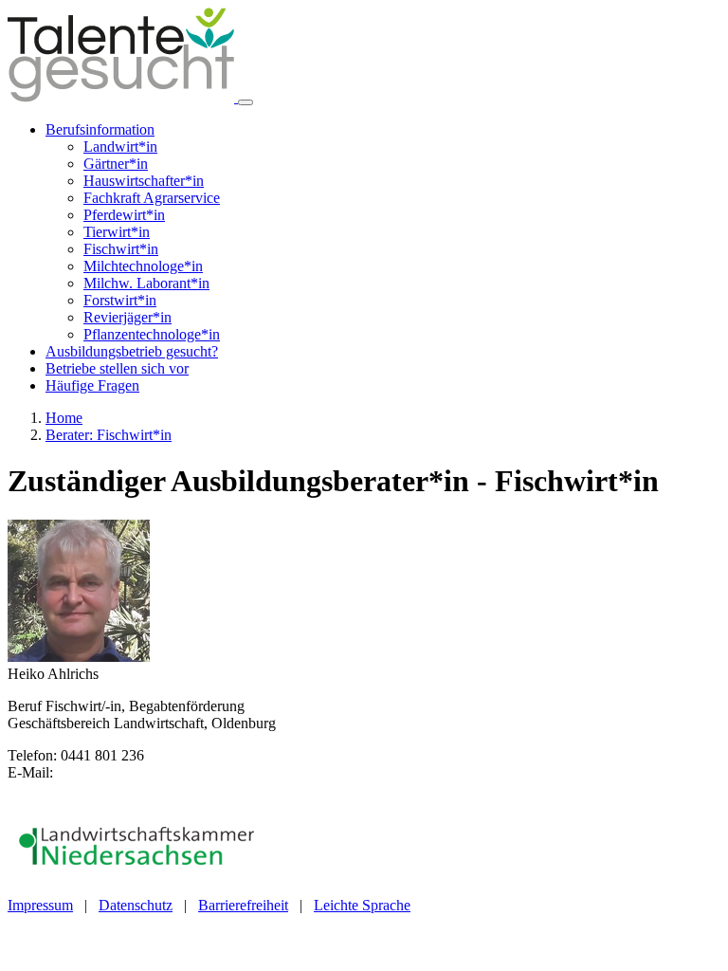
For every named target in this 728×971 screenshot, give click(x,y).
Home (64, 418)
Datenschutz (136, 905)
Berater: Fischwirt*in (109, 435)
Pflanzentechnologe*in (151, 334)
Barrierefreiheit (243, 905)
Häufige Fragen (92, 385)
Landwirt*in (120, 146)
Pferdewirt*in (124, 215)
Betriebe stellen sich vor (117, 368)
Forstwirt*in (119, 300)
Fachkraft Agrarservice (151, 198)
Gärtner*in (115, 164)
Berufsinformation (100, 129)
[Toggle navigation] (245, 102)
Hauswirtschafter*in (143, 181)
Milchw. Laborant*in (146, 283)
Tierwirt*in (116, 232)
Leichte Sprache (362, 905)
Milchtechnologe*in (143, 266)
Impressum (40, 905)
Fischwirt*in (120, 249)
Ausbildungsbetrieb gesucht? (132, 351)
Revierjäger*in (127, 317)
